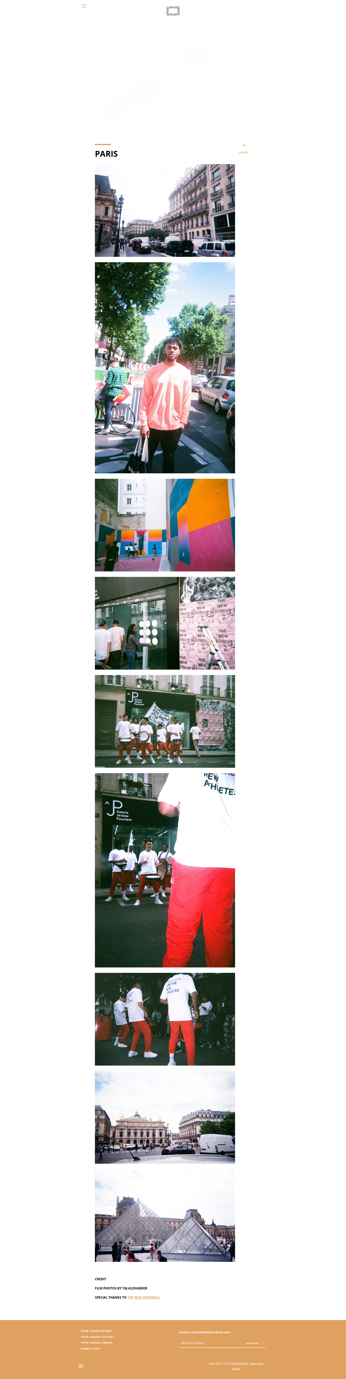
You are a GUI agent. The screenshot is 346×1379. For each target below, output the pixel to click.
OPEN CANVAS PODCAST (97, 1337)
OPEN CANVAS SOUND (96, 1331)
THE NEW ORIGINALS (143, 1297)
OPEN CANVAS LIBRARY (97, 1342)
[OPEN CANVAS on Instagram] (81, 1366)
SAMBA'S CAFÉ (90, 1348)
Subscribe (252, 1343)
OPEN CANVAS (239, 1363)
